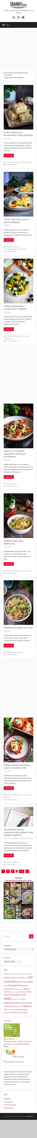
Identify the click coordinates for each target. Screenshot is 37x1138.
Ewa (9, 138)
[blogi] (6, 1046)
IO (7, 336)
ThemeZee (29, 1116)
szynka (14, 1009)
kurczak (15, 989)
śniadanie (19, 1012)
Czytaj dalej (8, 155)
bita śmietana (13, 974)
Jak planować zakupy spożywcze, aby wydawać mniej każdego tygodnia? (18, 832)
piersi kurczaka (26, 1003)
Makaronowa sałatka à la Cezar (18, 627)
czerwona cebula (17, 977)
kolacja (25, 986)
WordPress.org (8, 1108)
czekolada (7, 977)
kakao (5, 985)
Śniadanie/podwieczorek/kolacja (15, 249)
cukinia (30, 974)
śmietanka (13, 1012)
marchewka (7, 992)
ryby (14, 484)
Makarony (9, 484)
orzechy (22, 999)
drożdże (26, 977)
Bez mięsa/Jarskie (12, 571)
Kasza (12, 795)
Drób (7, 795)
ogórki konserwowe (15, 999)
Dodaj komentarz (11, 164)
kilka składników (14, 985)
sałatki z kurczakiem (23, 336)
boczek (18, 974)
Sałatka (26, 1006)
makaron (26, 989)
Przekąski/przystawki (13, 247)
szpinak (10, 1009)
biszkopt (6, 974)
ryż (21, 1006)
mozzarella (13, 995)
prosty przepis (10, 1006)
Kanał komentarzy (10, 1105)
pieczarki (16, 1003)
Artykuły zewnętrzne (12, 862)
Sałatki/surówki (8, 338)
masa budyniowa (15, 991)
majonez (20, 989)
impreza (25, 982)
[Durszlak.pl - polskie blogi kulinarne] (9, 1039)
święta (25, 1012)
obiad (7, 998)
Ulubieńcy (28, 571)
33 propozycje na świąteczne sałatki (18, 880)
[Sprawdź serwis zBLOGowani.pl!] (18, 1057)
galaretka (19, 982)
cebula (22, 974)
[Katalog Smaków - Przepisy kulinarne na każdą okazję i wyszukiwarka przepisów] (18, 1044)
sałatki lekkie (12, 336)
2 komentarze (10, 864)
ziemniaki (23, 1009)
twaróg (18, 1009)
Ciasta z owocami (26, 162)
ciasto (26, 974)
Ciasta (8, 162)
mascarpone (23, 992)
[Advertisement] (18, 48)
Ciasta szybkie (15, 162)
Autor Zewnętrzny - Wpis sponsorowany (20, 838)
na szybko (23, 995)
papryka (8, 1002)
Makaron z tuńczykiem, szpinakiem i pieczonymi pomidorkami (15, 454)
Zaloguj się (7, 1099)
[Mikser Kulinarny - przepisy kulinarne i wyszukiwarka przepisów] (12, 1036)
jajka (31, 981)
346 (21, 871)
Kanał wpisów (8, 1102)
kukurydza (8, 989)
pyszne (18, 1006)
